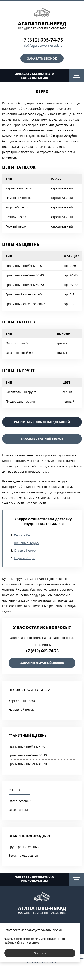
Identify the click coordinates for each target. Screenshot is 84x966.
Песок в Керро (24, 535)
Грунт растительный (24, 847)
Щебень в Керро (26, 543)
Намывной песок (21, 709)
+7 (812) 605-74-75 (42, 650)
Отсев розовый (20, 801)
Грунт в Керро (24, 558)
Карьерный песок (22, 701)
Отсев (14, 790)
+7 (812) (42, 39)
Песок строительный (29, 689)
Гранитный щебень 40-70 (28, 764)
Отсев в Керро (25, 550)
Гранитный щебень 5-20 (27, 747)
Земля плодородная (29, 835)
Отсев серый (18, 810)
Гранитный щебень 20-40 (28, 755)
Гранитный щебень (28, 735)
